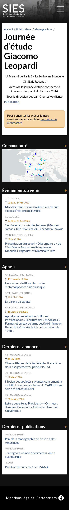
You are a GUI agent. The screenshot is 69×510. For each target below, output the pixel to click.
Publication (11, 101)
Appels (34, 266)
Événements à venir (34, 190)
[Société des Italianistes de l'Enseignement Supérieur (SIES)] (13, 11)
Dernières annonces (34, 346)
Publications (23, 29)
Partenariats (46, 498)
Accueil (8, 29)
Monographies (43, 29)
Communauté (34, 145)
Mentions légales (20, 498)
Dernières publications (34, 426)
